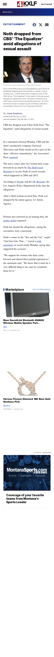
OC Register (39, 181)
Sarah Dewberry (14, 113)
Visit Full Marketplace (42, 289)
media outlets (10, 220)
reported (13, 157)
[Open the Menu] (4, 4)
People (20, 181)
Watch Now (46, 4)
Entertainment (14, 24)
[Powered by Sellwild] (47, 452)
